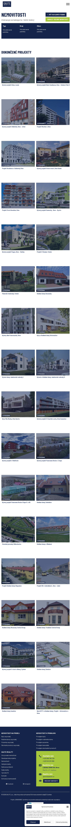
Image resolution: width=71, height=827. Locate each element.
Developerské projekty (8, 758)
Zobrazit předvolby (61, 822)
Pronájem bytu (41, 736)
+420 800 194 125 (48, 758)
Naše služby (5, 770)
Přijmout (33, 822)
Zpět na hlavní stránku (57, 15)
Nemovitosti (5, 761)
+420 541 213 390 (48, 761)
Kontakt (4, 776)
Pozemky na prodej (7, 742)
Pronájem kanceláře (42, 745)
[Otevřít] (68, 4)
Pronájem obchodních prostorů (46, 748)
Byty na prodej (6, 736)
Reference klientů (7, 767)
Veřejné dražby (6, 764)
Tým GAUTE (5, 773)
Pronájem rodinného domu (44, 739)
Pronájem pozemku (42, 742)
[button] (67, 807)
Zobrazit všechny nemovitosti (57, 19)
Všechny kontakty (51, 781)
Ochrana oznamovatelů (8, 779)
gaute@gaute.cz (48, 776)
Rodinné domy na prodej (9, 739)
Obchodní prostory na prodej (10, 745)
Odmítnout (47, 822)
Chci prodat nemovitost (8, 755)
